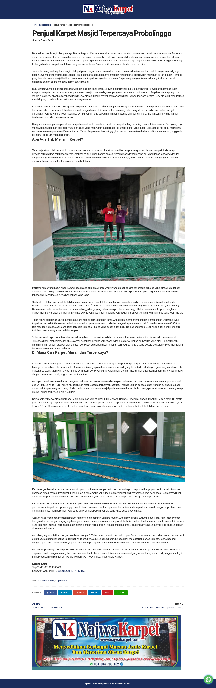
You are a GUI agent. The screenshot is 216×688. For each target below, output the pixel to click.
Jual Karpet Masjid (46, 581)
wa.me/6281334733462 (71, 570)
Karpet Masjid (45, 25)
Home (34, 25)
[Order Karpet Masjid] (106, 668)
